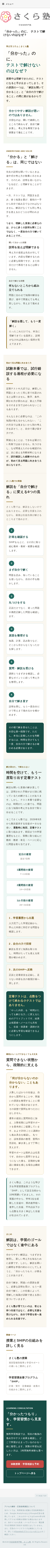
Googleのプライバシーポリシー (28, 1531)
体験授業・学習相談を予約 (25, 1464)
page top (42, 1496)
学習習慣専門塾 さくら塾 (20, 1542)
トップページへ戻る (25, 1473)
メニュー (9, 4)
